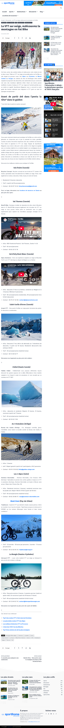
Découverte (8, 20)
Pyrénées (32, 76)
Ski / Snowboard (10, 22)
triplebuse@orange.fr (25, 549)
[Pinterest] (22, 38)
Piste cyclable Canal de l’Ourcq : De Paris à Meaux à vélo (35, 695)
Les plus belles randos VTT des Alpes (14, 621)
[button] (61, 8)
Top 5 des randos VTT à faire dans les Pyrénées (17, 618)
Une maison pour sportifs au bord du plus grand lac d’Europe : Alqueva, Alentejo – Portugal (56, 30)
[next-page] (47, 58)
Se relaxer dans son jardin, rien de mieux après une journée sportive (13, 690)
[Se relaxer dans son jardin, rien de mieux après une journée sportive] (4, 689)
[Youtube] (51, 714)
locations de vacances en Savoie (30, 190)
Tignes (3, 640)
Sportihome (10, 726)
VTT (16, 22)
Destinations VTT (28, 22)
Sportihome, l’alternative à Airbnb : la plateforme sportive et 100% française (54, 86)
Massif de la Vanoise (20, 637)
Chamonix (20, 635)
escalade (26, 635)
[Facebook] (14, 38)
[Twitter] (18, 38)
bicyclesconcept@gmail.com (28, 186)
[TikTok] (56, 714)
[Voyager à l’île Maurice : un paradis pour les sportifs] (47, 38)
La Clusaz (12, 637)
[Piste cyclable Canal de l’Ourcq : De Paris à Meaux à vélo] (25, 696)
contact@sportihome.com (34, 721)
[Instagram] (48, 714)
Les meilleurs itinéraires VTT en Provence (15, 624)
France (32, 635)
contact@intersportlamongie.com (29, 601)
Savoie (28, 637)
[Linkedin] (30, 38)
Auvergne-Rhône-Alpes (11, 635)
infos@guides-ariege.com (27, 469)
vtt (12, 640)
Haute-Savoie (5, 637)
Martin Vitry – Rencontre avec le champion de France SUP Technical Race (33, 659)
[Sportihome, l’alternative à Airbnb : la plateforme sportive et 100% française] (53, 74)
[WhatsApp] (26, 38)
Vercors (8, 640)
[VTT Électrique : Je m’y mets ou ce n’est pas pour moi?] (47, 44)
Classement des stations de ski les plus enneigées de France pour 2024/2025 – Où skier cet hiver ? (56, 51)
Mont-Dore (14, 501)
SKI (32, 637)
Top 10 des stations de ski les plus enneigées (16, 630)
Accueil (2, 20)
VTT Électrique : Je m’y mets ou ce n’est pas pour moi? (56, 44)
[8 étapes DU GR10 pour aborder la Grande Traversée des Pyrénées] (25, 682)
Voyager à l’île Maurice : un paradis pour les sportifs (56, 38)
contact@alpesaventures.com (28, 300)
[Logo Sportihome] (12, 3)
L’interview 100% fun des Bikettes (13, 627)
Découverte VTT (21, 22)
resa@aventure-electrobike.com (29, 496)
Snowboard (37, 637)
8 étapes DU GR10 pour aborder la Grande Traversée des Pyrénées (35, 681)
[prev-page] (45, 58)
